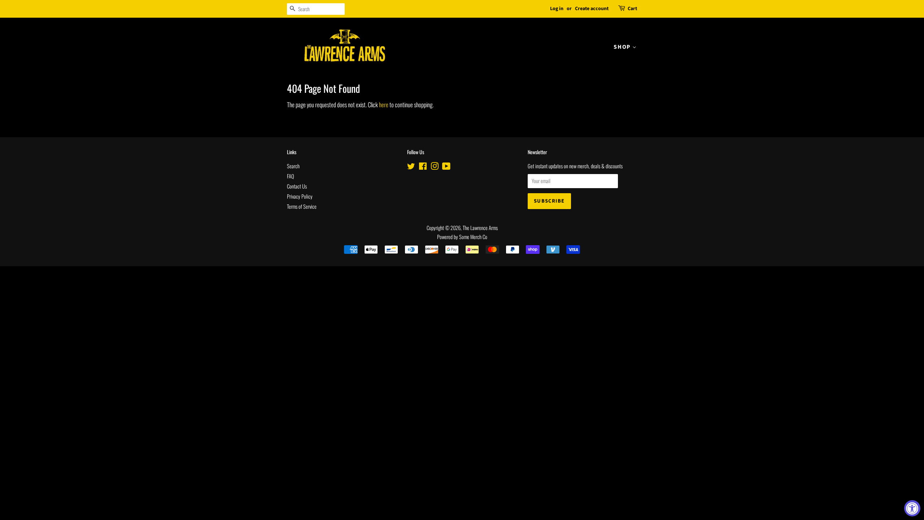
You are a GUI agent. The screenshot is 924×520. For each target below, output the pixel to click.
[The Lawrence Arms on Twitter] (411, 167)
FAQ (290, 176)
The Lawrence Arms (480, 227)
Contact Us (297, 186)
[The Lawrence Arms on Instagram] (435, 167)
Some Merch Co (473, 236)
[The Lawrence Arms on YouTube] (446, 167)
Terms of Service (302, 206)
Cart (632, 8)
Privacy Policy (300, 196)
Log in (556, 8)
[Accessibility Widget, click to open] (912, 508)
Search (293, 166)
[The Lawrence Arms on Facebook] (423, 167)
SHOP (623, 47)
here (383, 104)
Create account (592, 8)
